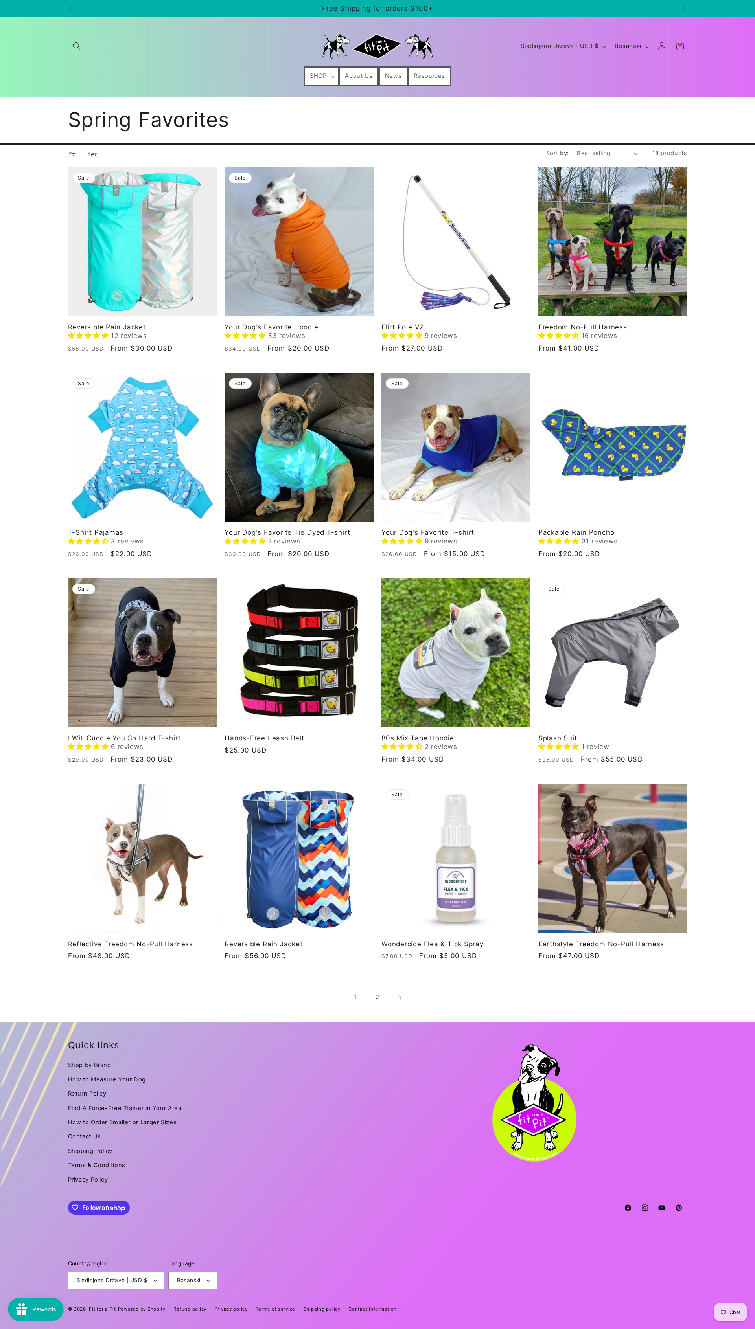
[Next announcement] (684, 8)
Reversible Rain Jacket (107, 327)
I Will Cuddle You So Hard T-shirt (124, 738)
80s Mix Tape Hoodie (417, 738)
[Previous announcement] (70, 8)
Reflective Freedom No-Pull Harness (130, 944)
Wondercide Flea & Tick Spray (432, 944)
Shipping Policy (90, 1151)
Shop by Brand (89, 1064)
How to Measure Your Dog (107, 1079)
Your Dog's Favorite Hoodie (271, 327)
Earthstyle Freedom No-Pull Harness (601, 944)
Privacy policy (231, 1309)
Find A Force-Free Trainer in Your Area (125, 1108)
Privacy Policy (88, 1179)
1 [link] (355, 997)
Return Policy (87, 1093)
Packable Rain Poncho (576, 532)
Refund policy (189, 1309)
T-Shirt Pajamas (96, 532)
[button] (77, 46)
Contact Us (84, 1136)
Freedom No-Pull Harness (582, 327)
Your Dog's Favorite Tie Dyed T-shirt (287, 532)
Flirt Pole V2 (402, 327)
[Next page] (400, 997)
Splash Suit (557, 738)
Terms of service (275, 1309)
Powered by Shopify (142, 1309)
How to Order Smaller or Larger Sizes (122, 1122)
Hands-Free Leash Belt (264, 738)
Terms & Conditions (96, 1165)
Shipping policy (322, 1309)
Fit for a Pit (102, 1309)
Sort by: (557, 153)
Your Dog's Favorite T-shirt (427, 532)
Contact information (372, 1309)
